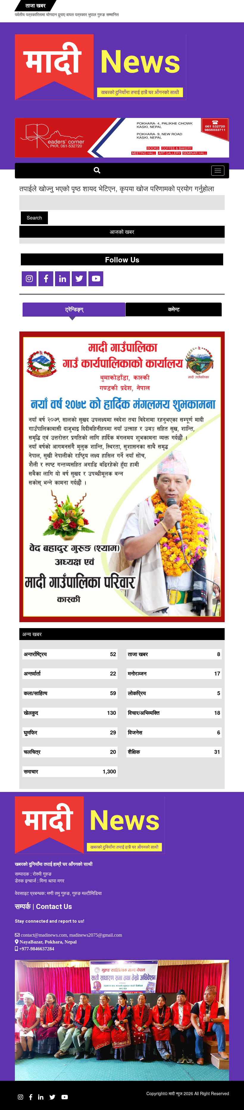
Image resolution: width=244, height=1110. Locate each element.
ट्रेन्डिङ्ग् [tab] (74, 309)
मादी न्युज (175, 1093)
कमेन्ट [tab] (173, 309)
